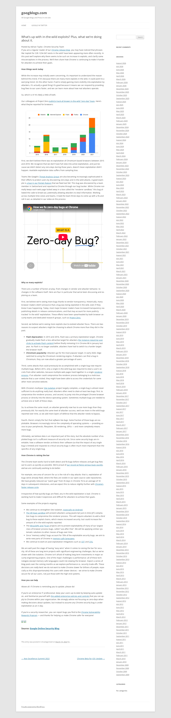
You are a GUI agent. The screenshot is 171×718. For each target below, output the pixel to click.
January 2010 (121, 662)
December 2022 (122, 204)
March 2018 (120, 386)
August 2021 (121, 255)
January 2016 (121, 470)
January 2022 (121, 239)
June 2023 (120, 185)
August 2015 (121, 486)
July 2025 (119, 105)
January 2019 (121, 354)
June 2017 (120, 415)
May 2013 (120, 572)
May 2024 (120, 149)
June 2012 (120, 607)
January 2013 (121, 585)
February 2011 (122, 655)
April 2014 (120, 537)
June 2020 (120, 300)
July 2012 (119, 604)
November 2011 (122, 630)
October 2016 (121, 441)
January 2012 (121, 623)
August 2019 (121, 332)
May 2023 (120, 188)
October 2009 (121, 671)
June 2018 (120, 377)
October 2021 (121, 249)
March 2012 (120, 617)
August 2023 (121, 178)
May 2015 (120, 495)
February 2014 (122, 543)
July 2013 (119, 566)
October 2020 (121, 287)
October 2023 (121, 172)
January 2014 (121, 546)
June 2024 (120, 146)
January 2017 (121, 431)
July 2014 (119, 527)
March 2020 (120, 310)
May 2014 (120, 534)
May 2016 (120, 457)
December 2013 (122, 550)
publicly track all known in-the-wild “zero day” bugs (72, 101)
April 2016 (120, 460)
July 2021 (119, 258)
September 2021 (122, 252)
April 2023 (120, 191)
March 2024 (120, 156)
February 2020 (122, 313)
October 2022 (121, 210)
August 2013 (121, 562)
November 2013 (122, 553)
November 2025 (122, 92)
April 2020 (120, 306)
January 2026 (121, 85)
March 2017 (120, 425)
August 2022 (121, 217)
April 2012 (120, 614)
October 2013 (121, 556)
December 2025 (122, 89)
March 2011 (120, 652)
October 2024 (121, 133)
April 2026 (120, 76)
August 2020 (121, 294)
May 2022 (120, 226)
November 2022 (122, 207)
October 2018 (121, 364)
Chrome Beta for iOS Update (91, 658)
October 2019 (121, 326)
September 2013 (122, 559)
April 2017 (120, 422)
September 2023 (122, 175)
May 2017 (120, 418)
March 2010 (120, 658)
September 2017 (122, 406)
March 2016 (120, 463)
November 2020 (122, 284)
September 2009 (122, 674)
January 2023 (121, 201)
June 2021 (120, 261)
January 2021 (121, 278)
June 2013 (120, 569)
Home (23, 25)
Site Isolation (49, 388)
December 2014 (122, 511)
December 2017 (122, 396)
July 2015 (119, 489)
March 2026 (120, 79)
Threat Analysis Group (49, 176)
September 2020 (122, 290)
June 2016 (120, 454)
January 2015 (121, 508)
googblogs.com (34, 12)
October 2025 (121, 95)
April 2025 (120, 114)
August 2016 (121, 447)
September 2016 (122, 444)
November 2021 (122, 245)
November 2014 (122, 514)
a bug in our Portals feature (39, 183)
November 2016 (122, 438)
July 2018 (119, 374)
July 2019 (119, 335)
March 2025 (120, 117)
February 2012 (122, 620)
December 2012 (122, 588)
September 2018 (122, 367)
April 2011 (120, 649)
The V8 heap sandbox (35, 513)
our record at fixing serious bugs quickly (85, 465)
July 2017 (119, 412)
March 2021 (120, 271)
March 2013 (120, 578)
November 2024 (122, 130)
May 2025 (120, 111)
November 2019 (122, 322)
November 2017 (122, 399)
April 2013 (120, 575)
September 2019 (122, 329)
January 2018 (121, 393)
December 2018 (122, 358)
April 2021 (120, 268)
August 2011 (121, 639)
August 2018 (121, 370)
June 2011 (120, 646)
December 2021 (122, 242)
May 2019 (120, 342)
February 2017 (122, 428)
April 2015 (120, 498)
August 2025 (121, 101)
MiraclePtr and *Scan (39, 525)
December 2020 (122, 281)
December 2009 (122, 665)
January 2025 (121, 124)
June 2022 (120, 223)
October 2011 (121, 633)
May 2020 (120, 303)
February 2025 (122, 121)
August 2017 (121, 409)
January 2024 (121, 162)
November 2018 (122, 361)
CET (83, 541)
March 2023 (120, 194)
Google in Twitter (39, 25)
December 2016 (122, 434)
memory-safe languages (63, 538)
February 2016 (122, 466)
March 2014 (120, 540)
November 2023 (122, 169)
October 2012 (121, 594)
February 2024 (122, 159)
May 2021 (120, 265)
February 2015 (122, 505)
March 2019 (120, 348)
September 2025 (122, 98)
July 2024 (119, 143)
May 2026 (120, 73)
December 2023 (122, 165)
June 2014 (120, 530)
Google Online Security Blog (44, 628)
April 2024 (120, 153)
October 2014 (121, 518)
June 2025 (120, 108)
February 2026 (122, 82)
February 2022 (122, 236)
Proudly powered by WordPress (33, 707)
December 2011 (122, 626)
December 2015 (122, 473)
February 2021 (122, 274)
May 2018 (120, 380)
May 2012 (120, 610)
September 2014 (122, 521)
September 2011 (122, 636)
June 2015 (120, 492)
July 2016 (119, 450)
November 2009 (122, 668)
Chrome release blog (60, 50)
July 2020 (119, 297)
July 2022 (119, 220)
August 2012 (121, 601)
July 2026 (119, 66)
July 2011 (119, 642)
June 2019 (120, 338)
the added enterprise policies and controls (70, 596)
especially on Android (73, 509)
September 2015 (122, 482)
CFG (91, 541)
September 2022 (122, 213)
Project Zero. (75, 317)
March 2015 (120, 502)
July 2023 (119, 181)
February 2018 (122, 390)
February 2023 (122, 197)
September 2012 (122, 598)
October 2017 (121, 402)
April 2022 (120, 229)
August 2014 (121, 524)
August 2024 (121, 140)
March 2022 (120, 233)
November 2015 (122, 476)
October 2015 (121, 479)
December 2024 (122, 127)
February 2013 (122, 582)
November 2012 (122, 591)
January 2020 (121, 316)
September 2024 (122, 137)
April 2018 (120, 383)
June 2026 (120, 69)
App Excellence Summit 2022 (35, 658)
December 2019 (122, 319)
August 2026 (121, 63)
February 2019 (122, 351)
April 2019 (120, 345)
